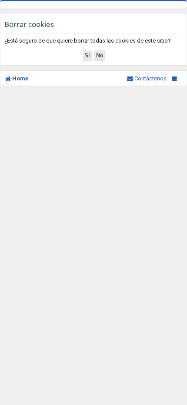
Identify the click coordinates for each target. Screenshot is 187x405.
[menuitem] (147, 78)
